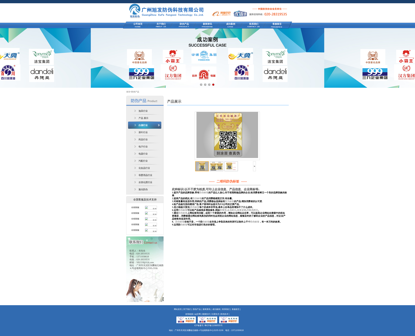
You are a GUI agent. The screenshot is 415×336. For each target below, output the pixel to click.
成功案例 (230, 24)
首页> (128, 92)
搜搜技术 (206, 314)
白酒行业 (143, 125)
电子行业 (143, 146)
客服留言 (277, 24)
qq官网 (198, 314)
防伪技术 (224, 314)
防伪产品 (184, 24)
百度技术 (215, 314)
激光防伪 (143, 189)
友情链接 (189, 314)
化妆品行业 (144, 168)
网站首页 (178, 309)
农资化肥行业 (145, 182)
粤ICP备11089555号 (213, 325)
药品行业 (143, 139)
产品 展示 (143, 118)
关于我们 (161, 24)
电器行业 (143, 153)
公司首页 (137, 24)
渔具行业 (143, 111)
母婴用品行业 (145, 175)
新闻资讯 (207, 24)
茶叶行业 (143, 132)
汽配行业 (143, 161)
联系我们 (253, 24)
